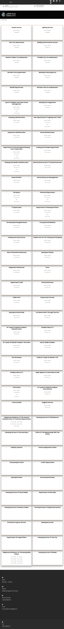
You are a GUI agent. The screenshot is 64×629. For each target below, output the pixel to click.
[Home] (9, 14)
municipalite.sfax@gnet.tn (9, 609)
